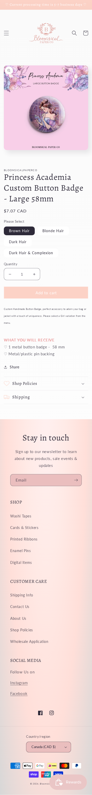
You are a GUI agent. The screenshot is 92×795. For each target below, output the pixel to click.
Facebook (19, 693)
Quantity (10, 264)
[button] (6, 33)
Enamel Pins (20, 550)
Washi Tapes (20, 516)
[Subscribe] (76, 480)
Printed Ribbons (24, 539)
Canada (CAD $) (43, 747)
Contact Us (19, 606)
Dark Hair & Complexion (31, 253)
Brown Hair (19, 231)
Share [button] (14, 367)
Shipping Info (21, 595)
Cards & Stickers (24, 527)
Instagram (19, 682)
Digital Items (21, 562)
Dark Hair (18, 242)
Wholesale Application (29, 641)
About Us (18, 618)
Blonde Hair (53, 231)
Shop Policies (21, 630)
